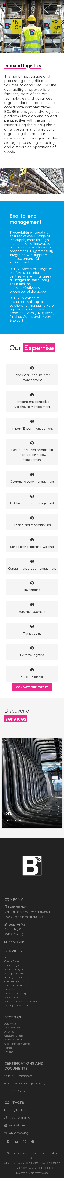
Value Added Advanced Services (21, 1001)
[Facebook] (32, 1141)
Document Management (17, 985)
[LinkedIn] (8, 1141)
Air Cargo (9, 1031)
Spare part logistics (14, 973)
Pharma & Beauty (13, 1039)
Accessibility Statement (16, 1091)
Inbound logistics (13, 965)
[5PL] (32, 740)
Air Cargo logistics (13, 977)
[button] (59, 5)
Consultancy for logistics (17, 981)
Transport (9, 989)
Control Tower (11, 961)
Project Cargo (11, 997)
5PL (6, 957)
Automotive (10, 1023)
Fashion (8, 1047)
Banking (8, 1051)
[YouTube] (16, 1141)
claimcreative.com (38, 1172)
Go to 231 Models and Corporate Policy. (25, 1083)
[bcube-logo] (4, 5)
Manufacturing (12, 1027)
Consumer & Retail (14, 1035)
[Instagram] (24, 1141)
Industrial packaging (15, 993)
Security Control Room (16, 1005)
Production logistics (14, 969)
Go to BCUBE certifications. (18, 1075)
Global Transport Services (17, 1043)
